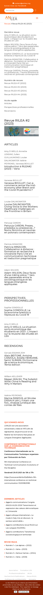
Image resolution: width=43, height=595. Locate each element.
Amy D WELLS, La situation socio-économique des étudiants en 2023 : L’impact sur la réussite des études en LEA (20, 38)
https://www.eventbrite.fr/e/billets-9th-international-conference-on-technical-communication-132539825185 (20, 480)
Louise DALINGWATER (15, 201)
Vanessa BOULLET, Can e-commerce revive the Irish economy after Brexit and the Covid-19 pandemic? (19, 186)
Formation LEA (26, 570)
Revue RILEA (31, 576)
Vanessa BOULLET (25, 164)
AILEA (29, 573)
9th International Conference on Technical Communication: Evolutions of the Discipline (21, 465)
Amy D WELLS (11, 151)
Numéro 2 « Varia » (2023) (16, 549)
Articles (8, 103)
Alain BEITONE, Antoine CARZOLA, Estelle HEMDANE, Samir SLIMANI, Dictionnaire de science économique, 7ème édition (21, 360)
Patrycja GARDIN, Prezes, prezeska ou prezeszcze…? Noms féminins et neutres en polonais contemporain (21, 72)
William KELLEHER (13, 376)
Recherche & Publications (14, 576)
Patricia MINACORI (13, 244)
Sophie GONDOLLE (13, 307)
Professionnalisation (17, 573)
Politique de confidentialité (15, 579)
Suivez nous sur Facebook (15, 6)
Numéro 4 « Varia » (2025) (16, 557)
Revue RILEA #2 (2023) (15, 87)
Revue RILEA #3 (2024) (15, 91)
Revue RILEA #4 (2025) (15, 94)
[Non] (40, 588)
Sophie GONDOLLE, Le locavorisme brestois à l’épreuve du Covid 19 (21, 55)
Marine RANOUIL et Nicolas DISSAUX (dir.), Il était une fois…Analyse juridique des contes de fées (20, 401)
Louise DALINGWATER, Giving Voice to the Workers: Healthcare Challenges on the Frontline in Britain (21, 208)
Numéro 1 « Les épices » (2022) (19, 545)
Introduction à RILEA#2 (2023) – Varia (18, 167)
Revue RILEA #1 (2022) (15, 83)
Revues (7, 24)
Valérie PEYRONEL (13, 395)
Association (13, 570)
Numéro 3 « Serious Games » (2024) (21, 553)
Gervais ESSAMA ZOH (14, 353)
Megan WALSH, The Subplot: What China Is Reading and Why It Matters (21, 381)
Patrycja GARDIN (12, 223)
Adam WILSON (11, 270)
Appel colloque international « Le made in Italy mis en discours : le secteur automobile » (19, 518)
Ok (15, 592)
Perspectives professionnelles (19, 107)
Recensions (10, 111)
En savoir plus (23, 592)
